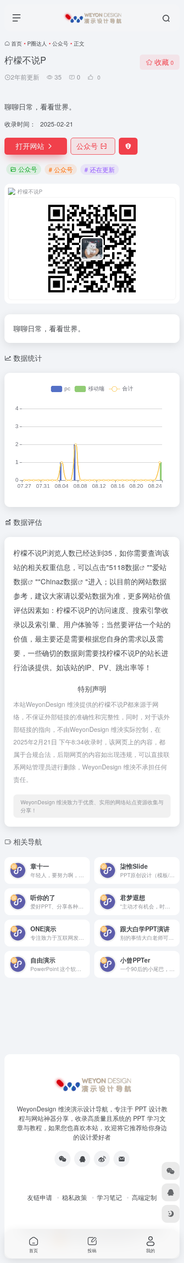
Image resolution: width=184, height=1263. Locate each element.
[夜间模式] (171, 1214)
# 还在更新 (99, 169)
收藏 (164, 62)
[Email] (121, 1159)
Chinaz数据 (59, 581)
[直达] (84, 870)
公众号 (60, 43)
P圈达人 (37, 43)
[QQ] (82, 1159)
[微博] (102, 1159)
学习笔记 (109, 1197)
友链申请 (39, 1197)
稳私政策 (74, 1197)
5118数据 (124, 567)
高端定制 (144, 1197)
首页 (16, 43)
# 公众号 (61, 169)
